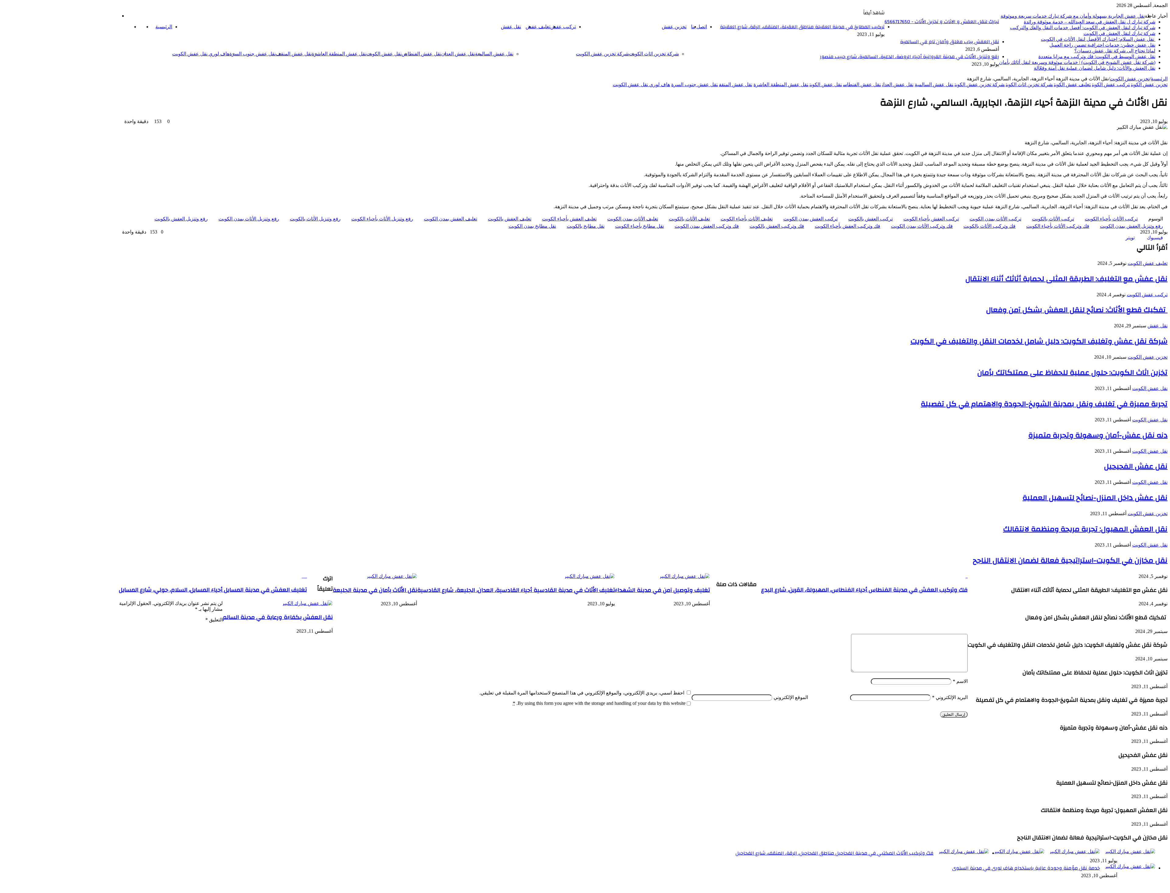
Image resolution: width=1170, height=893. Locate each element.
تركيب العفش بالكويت (870, 218)
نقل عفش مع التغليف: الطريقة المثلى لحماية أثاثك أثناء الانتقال (1066, 279)
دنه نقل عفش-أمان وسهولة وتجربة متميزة (1098, 435)
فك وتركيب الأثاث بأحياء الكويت (1057, 226)
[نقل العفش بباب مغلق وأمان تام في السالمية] (1074, 851)
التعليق (214, 619)
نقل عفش (511, 26)
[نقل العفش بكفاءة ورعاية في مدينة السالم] (307, 603)
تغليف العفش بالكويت (509, 218)
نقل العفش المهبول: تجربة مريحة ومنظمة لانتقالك (1085, 529)
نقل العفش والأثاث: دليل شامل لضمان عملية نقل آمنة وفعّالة (1094, 68)
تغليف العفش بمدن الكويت (450, 218)
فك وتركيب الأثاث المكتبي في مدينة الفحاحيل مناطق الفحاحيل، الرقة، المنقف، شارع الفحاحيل (835, 853)
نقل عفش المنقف (294, 53)
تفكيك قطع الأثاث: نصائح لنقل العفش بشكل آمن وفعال (1077, 310)
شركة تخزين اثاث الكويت (654, 53)
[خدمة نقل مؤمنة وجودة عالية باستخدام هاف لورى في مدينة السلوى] (1129, 866)
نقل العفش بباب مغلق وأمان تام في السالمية (949, 41)
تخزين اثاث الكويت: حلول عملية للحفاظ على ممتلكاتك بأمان (1072, 372)
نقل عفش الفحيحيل (1136, 466)
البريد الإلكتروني (950, 697)
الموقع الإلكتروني (791, 697)
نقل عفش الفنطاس (421, 53)
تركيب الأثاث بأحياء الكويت (1111, 218)
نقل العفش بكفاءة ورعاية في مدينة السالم (278, 617)
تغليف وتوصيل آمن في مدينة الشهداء (662, 590)
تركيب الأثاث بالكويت (1053, 218)
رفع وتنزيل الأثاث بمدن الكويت (248, 218)
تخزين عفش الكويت (1130, 78)
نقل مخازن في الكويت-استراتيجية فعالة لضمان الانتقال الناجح (1070, 560)
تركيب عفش (563, 26)
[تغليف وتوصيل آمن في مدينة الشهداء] (684, 576)
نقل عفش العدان (458, 53)
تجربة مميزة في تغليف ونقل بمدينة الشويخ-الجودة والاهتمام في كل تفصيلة (1044, 404)
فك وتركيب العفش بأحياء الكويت (847, 226)
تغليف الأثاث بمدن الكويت (632, 218)
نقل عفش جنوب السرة (252, 53)
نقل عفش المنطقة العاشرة (339, 53)
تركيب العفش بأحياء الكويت (931, 218)
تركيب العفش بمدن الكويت (810, 218)
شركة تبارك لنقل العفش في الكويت (1119, 33)
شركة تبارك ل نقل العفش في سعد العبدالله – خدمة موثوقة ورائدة (1089, 21)
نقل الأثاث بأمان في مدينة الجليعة (375, 590)
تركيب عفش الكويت (1111, 84)
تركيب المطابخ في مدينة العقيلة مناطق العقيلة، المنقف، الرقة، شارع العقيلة (802, 26)
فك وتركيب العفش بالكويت (777, 226)
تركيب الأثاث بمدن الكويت (995, 218)
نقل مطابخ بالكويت (585, 226)
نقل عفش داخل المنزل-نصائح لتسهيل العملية (1095, 498)
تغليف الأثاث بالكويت (689, 218)
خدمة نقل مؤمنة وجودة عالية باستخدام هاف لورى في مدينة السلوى (1026, 868)
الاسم (960, 681)
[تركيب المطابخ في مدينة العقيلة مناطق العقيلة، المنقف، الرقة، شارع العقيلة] (1129, 851)
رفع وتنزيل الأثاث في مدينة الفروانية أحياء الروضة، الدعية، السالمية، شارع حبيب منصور (909, 56)
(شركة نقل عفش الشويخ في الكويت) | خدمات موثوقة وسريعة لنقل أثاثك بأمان (1077, 62)
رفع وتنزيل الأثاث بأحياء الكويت (382, 218)
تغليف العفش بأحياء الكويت (569, 218)
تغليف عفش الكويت (1072, 84)
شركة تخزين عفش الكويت (602, 53)
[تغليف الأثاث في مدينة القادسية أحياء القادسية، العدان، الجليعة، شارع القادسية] (589, 576)
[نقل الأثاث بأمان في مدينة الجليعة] (391, 576)
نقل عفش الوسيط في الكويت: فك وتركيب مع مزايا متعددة (1096, 56)
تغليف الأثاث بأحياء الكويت (747, 218)
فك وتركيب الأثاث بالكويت (989, 226)
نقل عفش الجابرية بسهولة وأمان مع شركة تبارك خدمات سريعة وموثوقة (1073, 16)
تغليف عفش (538, 26)
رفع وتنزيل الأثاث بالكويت (315, 218)
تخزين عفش (674, 26)
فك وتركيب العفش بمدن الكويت (707, 226)
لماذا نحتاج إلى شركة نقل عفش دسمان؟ (1114, 50)
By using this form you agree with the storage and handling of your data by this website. (599, 703)
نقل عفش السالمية (494, 53)
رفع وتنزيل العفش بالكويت (181, 218)
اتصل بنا (699, 26)
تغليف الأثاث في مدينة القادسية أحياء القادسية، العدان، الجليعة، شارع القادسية (516, 590)
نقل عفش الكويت (384, 53)
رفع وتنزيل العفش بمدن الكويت (1131, 226)
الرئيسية (163, 26)
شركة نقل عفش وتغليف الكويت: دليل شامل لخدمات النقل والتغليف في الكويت (1039, 341)
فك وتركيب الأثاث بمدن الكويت (922, 226)
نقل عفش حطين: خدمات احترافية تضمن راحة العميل (1102, 44)
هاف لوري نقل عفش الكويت (200, 53)
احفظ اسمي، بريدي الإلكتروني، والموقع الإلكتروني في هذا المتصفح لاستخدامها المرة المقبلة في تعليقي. (581, 692)
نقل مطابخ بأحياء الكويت (639, 226)
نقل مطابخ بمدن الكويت (532, 226)
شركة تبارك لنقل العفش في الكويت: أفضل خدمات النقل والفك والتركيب (1082, 27)
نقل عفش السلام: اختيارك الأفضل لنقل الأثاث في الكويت (1098, 39)
